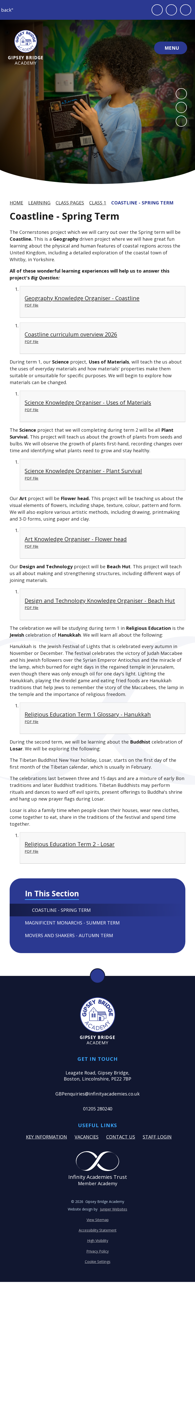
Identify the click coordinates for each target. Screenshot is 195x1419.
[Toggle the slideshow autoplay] (181, 121)
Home (16, 203)
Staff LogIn (157, 1137)
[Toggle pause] (157, 9)
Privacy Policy (97, 1251)
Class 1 (97, 203)
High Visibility (97, 1240)
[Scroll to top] (97, 975)
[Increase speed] (185, 9)
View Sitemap (98, 1219)
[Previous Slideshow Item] (181, 93)
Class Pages (70, 203)
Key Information (46, 1137)
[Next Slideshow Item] (181, 107)
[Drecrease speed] (171, 9)
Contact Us (120, 1137)
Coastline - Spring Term (142, 203)
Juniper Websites (113, 1209)
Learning (39, 203)
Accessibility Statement (98, 1230)
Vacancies (87, 1137)
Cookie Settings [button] (97, 1261)
